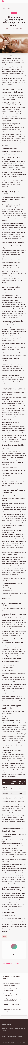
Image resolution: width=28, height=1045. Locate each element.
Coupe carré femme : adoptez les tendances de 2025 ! (12, 1005)
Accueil (3, 8)
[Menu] (24, 1)
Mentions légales (11, 1036)
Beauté (8, 8)
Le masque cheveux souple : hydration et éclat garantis (14, 994)
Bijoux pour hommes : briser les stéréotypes (12, 1010)
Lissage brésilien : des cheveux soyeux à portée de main (14, 989)
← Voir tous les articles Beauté (10, 963)
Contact (20, 1036)
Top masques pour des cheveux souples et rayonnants (12, 984)
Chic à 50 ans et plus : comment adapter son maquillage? (12, 999)
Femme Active (7, 1024)
